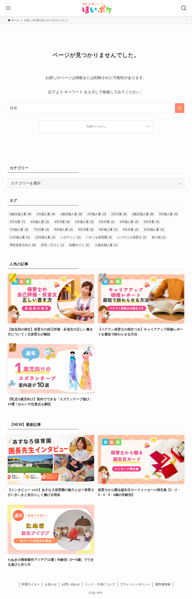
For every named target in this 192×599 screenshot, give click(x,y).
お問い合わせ (71, 584)
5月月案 (106, 222)
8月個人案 (63, 229)
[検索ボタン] (184, 8)
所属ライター (31, 584)
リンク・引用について (100, 584)
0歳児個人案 (20, 214)
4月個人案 (39, 222)
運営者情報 (162, 584)
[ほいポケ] (96, 8)
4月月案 (62, 222)
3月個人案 (168, 214)
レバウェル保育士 (131, 237)
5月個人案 (84, 222)
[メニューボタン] (8, 8)
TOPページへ (96, 126)
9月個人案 (108, 229)
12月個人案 (45, 237)
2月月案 (119, 214)
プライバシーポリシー (135, 584)
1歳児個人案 (71, 214)
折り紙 (159, 237)
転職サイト (79, 245)
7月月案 (41, 229)
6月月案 (151, 222)
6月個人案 (129, 222)
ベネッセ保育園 (99, 237)
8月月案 (86, 229)
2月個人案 (96, 214)
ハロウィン (71, 237)
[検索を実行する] (179, 108)
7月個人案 (19, 229)
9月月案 (130, 229)
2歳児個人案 (143, 214)
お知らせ (51, 584)
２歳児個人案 (106, 245)
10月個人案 (154, 229)
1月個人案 (46, 214)
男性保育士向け (23, 245)
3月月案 (17, 222)
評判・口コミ (52, 245)
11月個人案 (20, 237)
